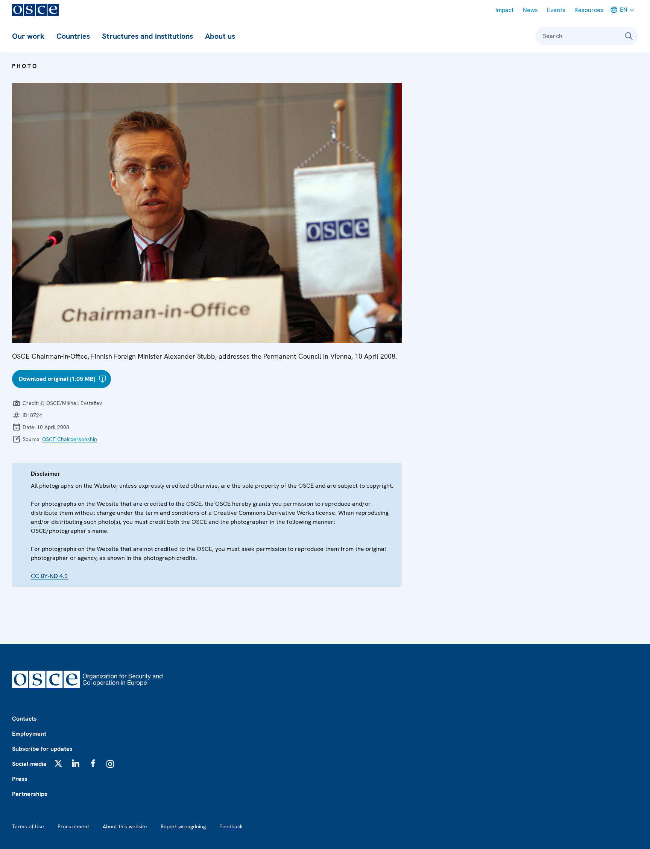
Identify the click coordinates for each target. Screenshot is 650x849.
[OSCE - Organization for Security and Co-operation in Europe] (35, 10)
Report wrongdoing (183, 826)
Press (19, 779)
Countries (73, 36)
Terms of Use (28, 826)
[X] (58, 763)
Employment (29, 734)
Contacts (24, 719)
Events (556, 10)
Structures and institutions (147, 36)
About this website (125, 826)
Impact (504, 10)
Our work (28, 36)
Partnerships (29, 794)
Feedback (231, 826)
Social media (29, 764)
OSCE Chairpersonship (69, 439)
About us (220, 36)
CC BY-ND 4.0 (49, 576)
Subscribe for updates (42, 749)
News (530, 10)
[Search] (629, 36)
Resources (588, 10)
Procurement (73, 826)
